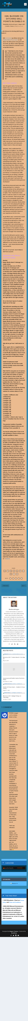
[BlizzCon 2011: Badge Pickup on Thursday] (14, 693)
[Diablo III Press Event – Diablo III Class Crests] (14, 684)
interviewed (8, 38)
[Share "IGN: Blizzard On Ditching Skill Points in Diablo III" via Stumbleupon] (10, 574)
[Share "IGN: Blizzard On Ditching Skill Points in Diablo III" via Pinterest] (17, 571)
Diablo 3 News (10, 26)
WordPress (14, 933)
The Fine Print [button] (11, 896)
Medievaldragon (13, 24)
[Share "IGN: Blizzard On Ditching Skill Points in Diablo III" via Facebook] (4, 571)
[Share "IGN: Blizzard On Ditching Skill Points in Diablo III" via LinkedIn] (20, 571)
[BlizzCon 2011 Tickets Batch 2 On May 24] (14, 654)
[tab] (14, 863)
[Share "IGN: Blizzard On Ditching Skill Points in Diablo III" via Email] (14, 574)
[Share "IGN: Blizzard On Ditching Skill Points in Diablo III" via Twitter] (7, 571)
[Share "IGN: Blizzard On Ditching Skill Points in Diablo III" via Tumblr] (14, 571)
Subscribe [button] (9, 863)
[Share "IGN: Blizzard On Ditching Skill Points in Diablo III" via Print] (17, 574)
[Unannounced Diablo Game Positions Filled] (14, 669)
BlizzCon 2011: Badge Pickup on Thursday (12, 696)
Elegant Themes (14, 931)
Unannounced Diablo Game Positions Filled (13, 678)
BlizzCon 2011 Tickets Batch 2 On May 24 (14, 658)
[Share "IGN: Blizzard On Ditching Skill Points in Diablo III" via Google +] (10, 571)
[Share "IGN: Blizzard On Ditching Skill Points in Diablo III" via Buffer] (23, 571)
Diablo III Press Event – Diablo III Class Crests (14, 687)
